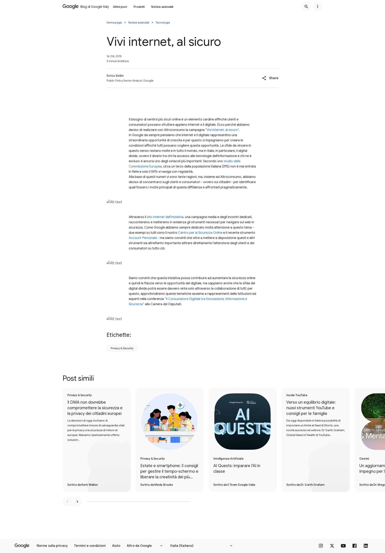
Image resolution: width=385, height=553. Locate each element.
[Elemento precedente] (67, 501)
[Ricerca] (306, 6)
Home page (114, 22)
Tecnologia (163, 22)
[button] (270, 78)
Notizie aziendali (162, 7)
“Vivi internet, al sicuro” (222, 130)
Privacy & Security (122, 348)
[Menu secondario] (317, 6)
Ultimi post (120, 7)
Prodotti (139, 7)
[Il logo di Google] (21, 545)
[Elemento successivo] (77, 501)
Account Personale (143, 238)
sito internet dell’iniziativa (165, 217)
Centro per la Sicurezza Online (200, 233)
